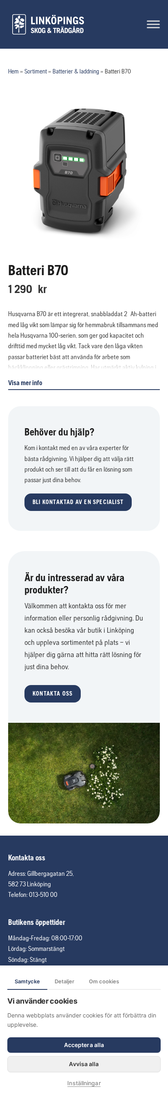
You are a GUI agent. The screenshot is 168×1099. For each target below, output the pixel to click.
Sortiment (35, 71)
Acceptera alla (84, 1044)
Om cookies (104, 981)
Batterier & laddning (76, 71)
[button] (78, 502)
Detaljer (64, 981)
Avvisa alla (84, 1063)
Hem (13, 71)
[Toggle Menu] (153, 24)
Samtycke (27, 981)
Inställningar (83, 1083)
